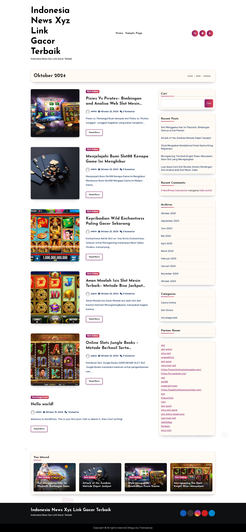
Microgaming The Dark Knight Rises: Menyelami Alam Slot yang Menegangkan (187, 158)
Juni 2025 (166, 228)
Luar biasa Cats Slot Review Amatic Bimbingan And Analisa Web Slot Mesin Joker (186, 168)
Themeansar (145, 527)
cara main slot (168, 365)
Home (119, 33)
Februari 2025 (168, 258)
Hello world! (42, 404)
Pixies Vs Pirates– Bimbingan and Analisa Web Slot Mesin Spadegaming (114, 104)
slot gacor (166, 361)
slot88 (164, 381)
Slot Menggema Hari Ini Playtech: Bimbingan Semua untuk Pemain (185, 129)
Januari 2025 (168, 266)
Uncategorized (40, 397)
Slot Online (92, 91)
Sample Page (133, 33)
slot (163, 345)
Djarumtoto (167, 398)
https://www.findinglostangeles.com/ (181, 369)
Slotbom (165, 426)
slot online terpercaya (172, 414)
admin (94, 111)
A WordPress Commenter (174, 190)
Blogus (132, 527)
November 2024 (170, 273)
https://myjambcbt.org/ (173, 373)
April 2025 (166, 243)
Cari (164, 93)
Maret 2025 (167, 251)
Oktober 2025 (168, 213)
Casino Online (168, 302)
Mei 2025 (166, 236)
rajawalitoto (167, 357)
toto (163, 402)
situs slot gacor (169, 410)
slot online (166, 349)
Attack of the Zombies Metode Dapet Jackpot (186, 138)
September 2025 (170, 221)
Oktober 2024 (168, 281)
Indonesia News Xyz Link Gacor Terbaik (71, 510)
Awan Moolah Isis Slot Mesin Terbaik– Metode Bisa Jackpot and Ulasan (114, 286)
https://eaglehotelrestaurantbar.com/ (181, 390)
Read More (94, 132)
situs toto (166, 430)
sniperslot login (169, 386)
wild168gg (166, 422)
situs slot (166, 353)
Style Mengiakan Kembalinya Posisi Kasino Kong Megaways (187, 147)
